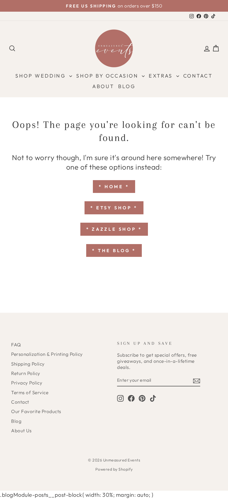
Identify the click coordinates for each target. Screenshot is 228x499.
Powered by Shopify (114, 469)
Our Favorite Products (36, 411)
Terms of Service (29, 392)
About (103, 86)
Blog (126, 86)
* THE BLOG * (114, 250)
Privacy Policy (26, 383)
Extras (162, 76)
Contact (198, 76)
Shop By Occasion (108, 76)
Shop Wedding (41, 76)
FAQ (16, 344)
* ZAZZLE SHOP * (114, 229)
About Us (21, 430)
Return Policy (25, 373)
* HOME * (114, 186)
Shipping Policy (28, 364)
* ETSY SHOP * (113, 207)
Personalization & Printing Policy (47, 354)
